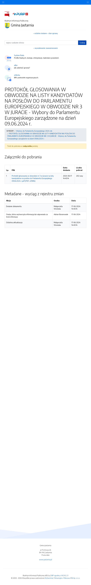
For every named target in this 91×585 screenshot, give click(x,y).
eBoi (15, 65)
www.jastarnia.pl (45, 559)
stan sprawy (53, 33)
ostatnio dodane (40, 33)
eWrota (17, 75)
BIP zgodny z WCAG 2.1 (59, 575)
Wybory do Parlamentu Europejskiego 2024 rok (34, 131)
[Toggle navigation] (87, 2)
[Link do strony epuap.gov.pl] (20, 14)
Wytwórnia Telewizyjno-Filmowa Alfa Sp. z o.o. (62, 578)
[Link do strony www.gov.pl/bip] (8, 14)
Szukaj (82, 42)
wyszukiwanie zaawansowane (46, 48)
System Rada (19, 55)
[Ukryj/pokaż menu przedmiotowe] (3, 2)
